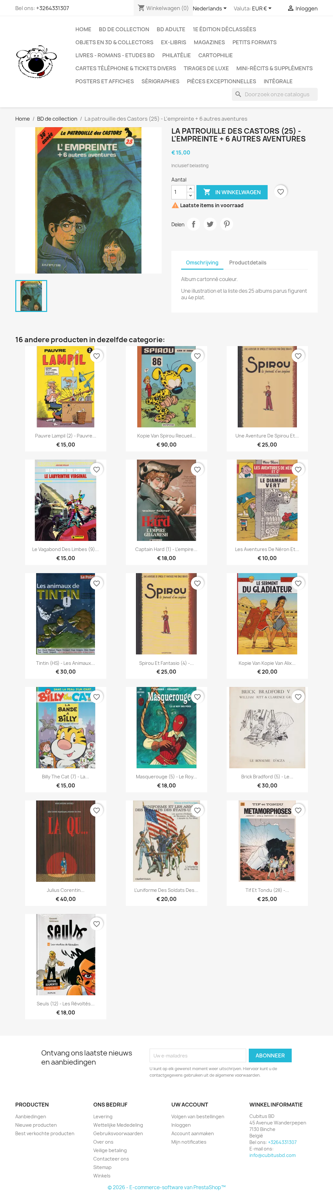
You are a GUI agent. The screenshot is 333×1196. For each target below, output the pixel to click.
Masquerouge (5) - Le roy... (166, 776)
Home (83, 29)
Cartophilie (215, 55)
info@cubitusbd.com (272, 1155)
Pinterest (226, 224)
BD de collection (124, 29)
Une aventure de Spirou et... (267, 436)
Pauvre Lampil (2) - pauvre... (65, 436)
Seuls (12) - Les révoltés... (66, 1004)
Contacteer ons (111, 1159)
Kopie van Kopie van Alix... (267, 663)
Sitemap (102, 1167)
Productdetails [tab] (247, 262)
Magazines (209, 42)
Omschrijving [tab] (202, 262)
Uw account (189, 1104)
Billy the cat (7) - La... (65, 776)
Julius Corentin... (66, 890)
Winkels (102, 1176)
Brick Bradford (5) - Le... (267, 776)
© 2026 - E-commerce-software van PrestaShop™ (167, 1187)
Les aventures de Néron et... (267, 549)
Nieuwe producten (36, 1125)
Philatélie (176, 55)
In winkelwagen (232, 192)
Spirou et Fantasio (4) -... (166, 663)
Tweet (210, 224)
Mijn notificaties (188, 1142)
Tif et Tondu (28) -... (267, 890)
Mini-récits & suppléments (274, 68)
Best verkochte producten (44, 1133)
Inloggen (181, 1125)
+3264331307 (52, 8)
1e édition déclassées (224, 29)
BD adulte (171, 29)
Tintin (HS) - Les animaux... (65, 663)
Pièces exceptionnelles (221, 81)
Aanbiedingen (30, 1116)
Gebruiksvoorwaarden (118, 1133)
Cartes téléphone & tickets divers (125, 68)
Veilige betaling (110, 1150)
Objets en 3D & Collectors (114, 42)
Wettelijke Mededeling (118, 1125)
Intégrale (278, 81)
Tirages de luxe (206, 68)
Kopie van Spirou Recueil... (166, 436)
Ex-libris (173, 42)
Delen (193, 224)
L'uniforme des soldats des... (166, 890)
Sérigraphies (160, 81)
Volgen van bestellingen (197, 1116)
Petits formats (255, 42)
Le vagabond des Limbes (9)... (65, 549)
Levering (103, 1116)
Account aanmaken (192, 1133)
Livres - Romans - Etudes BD (115, 55)
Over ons (103, 1142)
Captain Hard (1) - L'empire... (166, 549)
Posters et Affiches (104, 81)
